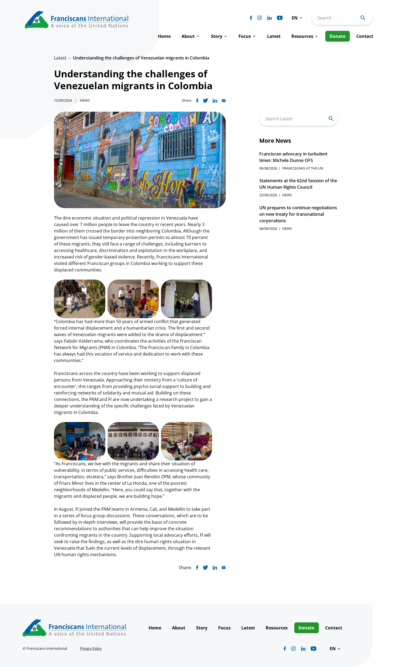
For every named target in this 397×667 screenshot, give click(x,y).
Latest (60, 58)
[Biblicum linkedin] (269, 18)
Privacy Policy (91, 648)
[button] (297, 17)
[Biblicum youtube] (280, 18)
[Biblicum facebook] (251, 18)
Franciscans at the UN (302, 168)
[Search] (331, 119)
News (85, 100)
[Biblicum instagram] (259, 18)
